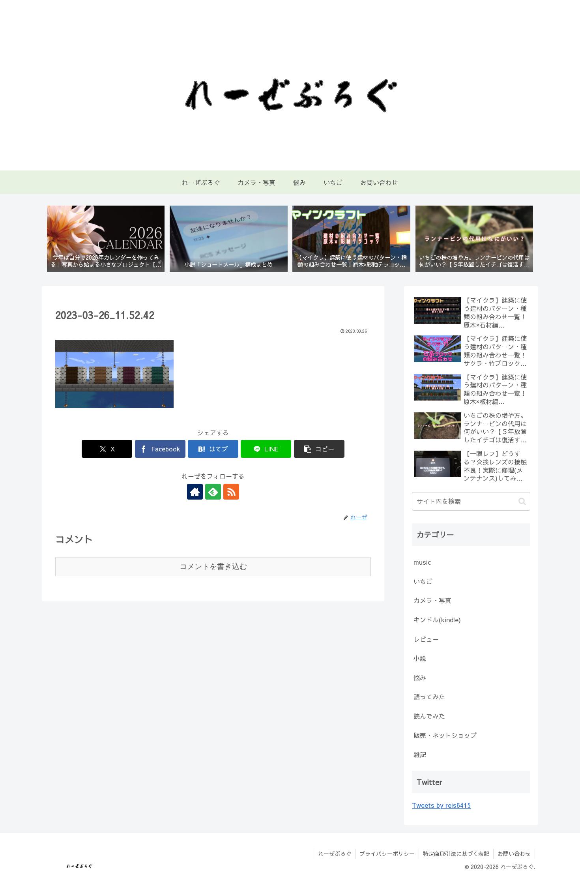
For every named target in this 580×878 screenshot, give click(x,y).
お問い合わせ (514, 853)
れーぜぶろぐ (334, 853)
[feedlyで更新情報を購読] (213, 492)
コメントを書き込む (213, 566)
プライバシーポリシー (387, 853)
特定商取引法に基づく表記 (456, 853)
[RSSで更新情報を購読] (231, 492)
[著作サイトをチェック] (195, 492)
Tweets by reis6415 (441, 805)
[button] (319, 449)
